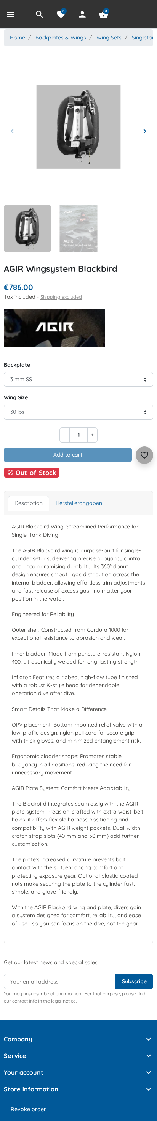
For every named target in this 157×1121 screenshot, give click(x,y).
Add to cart (67, 454)
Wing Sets (109, 37)
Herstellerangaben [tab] (79, 503)
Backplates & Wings (60, 37)
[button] (39, 14)
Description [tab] (28, 503)
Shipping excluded (61, 297)
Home (17, 37)
